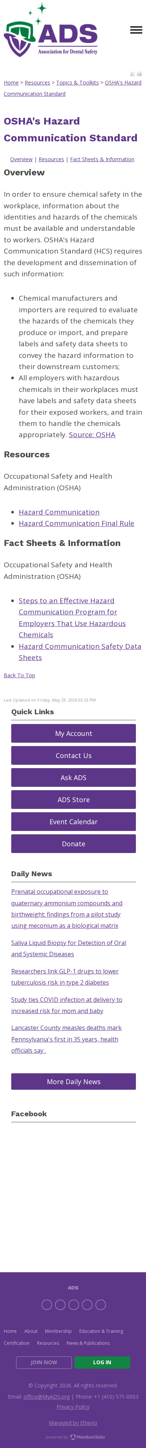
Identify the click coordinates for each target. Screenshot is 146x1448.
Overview (21, 159)
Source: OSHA (92, 434)
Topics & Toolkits (77, 82)
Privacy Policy (73, 1406)
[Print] (139, 74)
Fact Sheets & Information (102, 159)
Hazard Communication (59, 512)
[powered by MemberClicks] (73, 1438)
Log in (102, 1362)
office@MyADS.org (47, 1396)
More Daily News (74, 1081)
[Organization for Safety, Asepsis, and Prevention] (50, 30)
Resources (37, 82)
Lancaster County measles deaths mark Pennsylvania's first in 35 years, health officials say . (66, 1039)
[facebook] (47, 1305)
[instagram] (87, 1305)
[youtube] (100, 1305)
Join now (44, 1362)
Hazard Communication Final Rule (76, 523)
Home (11, 82)
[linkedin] (74, 1305)
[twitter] (60, 1305)
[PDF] (133, 74)
